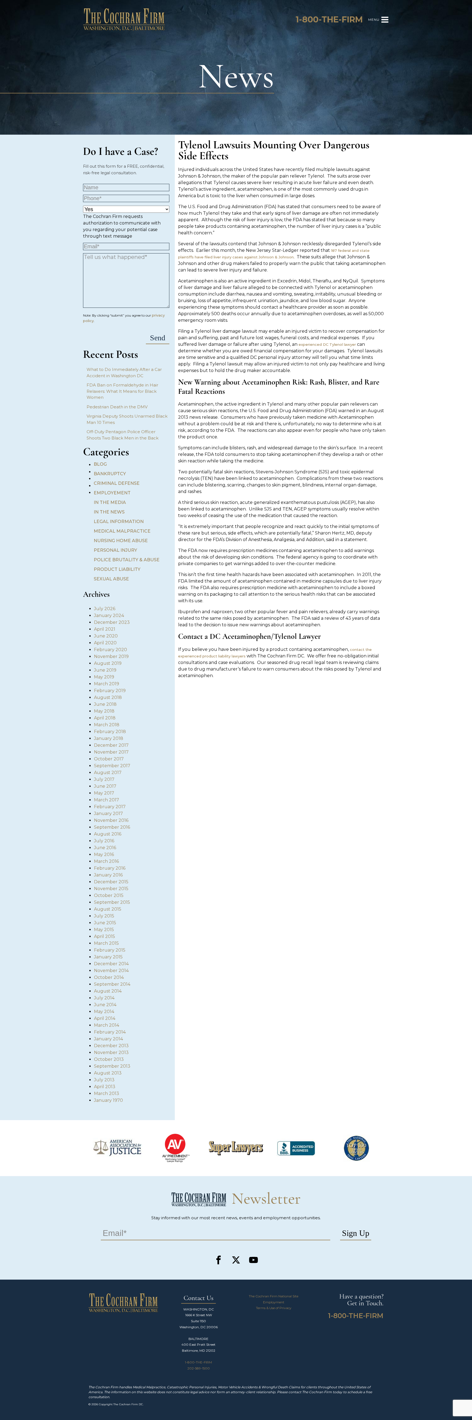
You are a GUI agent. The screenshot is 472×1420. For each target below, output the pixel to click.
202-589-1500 (198, 1368)
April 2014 (104, 1018)
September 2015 (112, 902)
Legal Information (119, 521)
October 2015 (108, 895)
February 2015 (109, 950)
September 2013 (112, 1066)
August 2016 (107, 834)
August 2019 (108, 663)
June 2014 (105, 1004)
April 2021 (104, 629)
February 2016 (109, 868)
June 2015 (105, 922)
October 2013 (109, 1059)
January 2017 (108, 813)
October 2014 (109, 977)
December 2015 (111, 881)
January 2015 (108, 957)
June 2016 (105, 847)
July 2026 (104, 608)
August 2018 (108, 697)
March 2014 (106, 1025)
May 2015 (104, 929)
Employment (273, 1302)
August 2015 (107, 909)
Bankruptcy (110, 473)
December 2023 (112, 622)
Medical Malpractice (122, 531)
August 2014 (108, 991)
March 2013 (106, 1093)
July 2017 (104, 779)
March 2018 (106, 724)
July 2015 (104, 916)
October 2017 (109, 758)
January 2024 (109, 615)
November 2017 (111, 752)
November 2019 (111, 656)
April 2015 (104, 936)
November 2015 (111, 888)
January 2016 (108, 875)
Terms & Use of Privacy (273, 1308)
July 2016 (104, 840)
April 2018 (105, 718)
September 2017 (112, 765)
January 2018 (108, 738)
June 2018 (105, 704)
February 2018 (110, 731)
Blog (100, 464)
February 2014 (110, 1032)
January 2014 (108, 1038)
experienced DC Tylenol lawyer (327, 344)
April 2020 (105, 642)
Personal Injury (115, 550)
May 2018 (104, 711)
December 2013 (111, 1045)
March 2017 (106, 799)
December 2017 (111, 745)
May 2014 (104, 1011)
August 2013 (108, 1073)
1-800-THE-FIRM (198, 1362)
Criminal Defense (117, 483)
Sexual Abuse (111, 578)
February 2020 (110, 649)
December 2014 (111, 963)
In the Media (110, 502)
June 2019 (105, 670)
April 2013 (104, 1086)
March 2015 (106, 943)
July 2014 (104, 997)
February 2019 (110, 690)
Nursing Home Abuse (121, 540)
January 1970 (108, 1100)
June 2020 (106, 636)
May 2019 (104, 677)
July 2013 (104, 1079)
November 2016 (111, 820)
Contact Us (198, 1298)
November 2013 (111, 1052)
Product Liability (117, 569)
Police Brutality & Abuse (127, 559)
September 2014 (112, 984)
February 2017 (110, 806)
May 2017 (104, 793)
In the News (109, 512)
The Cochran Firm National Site (273, 1296)
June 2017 (105, 786)
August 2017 (108, 772)
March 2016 (106, 861)
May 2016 (104, 854)
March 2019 (106, 683)
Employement (112, 492)
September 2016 (112, 827)
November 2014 (111, 970)
